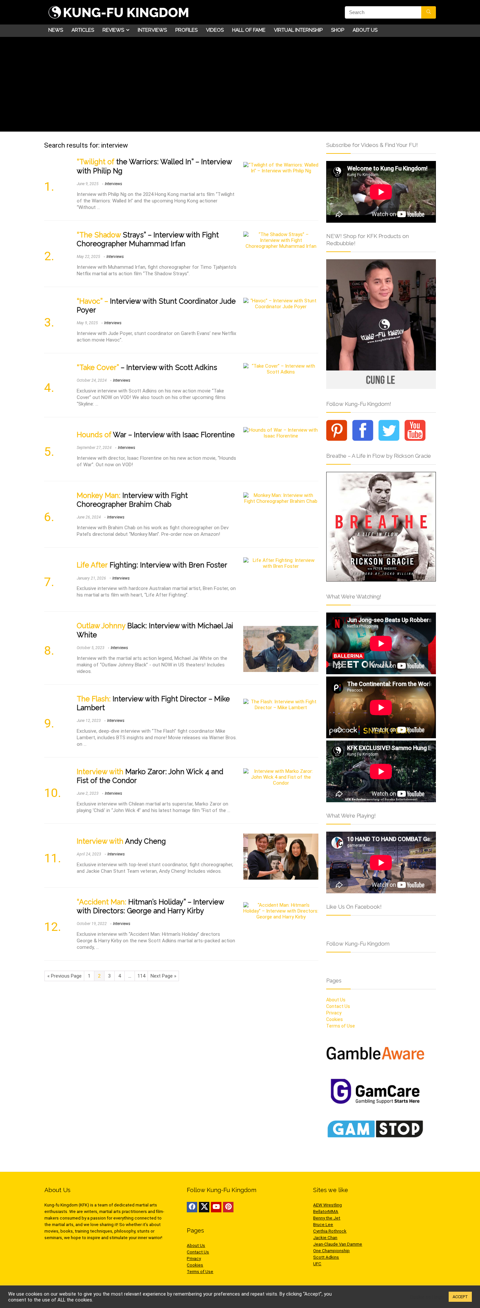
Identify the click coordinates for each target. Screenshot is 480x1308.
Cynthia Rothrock (329, 1231)
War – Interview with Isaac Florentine (156, 435)
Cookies (334, 1019)
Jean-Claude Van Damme (337, 1244)
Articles (83, 30)
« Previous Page (64, 976)
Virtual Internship (298, 30)
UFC (317, 1263)
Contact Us (338, 1006)
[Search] (428, 12)
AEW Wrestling (327, 1205)
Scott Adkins (326, 1257)
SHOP (337, 30)
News (55, 30)
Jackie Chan (325, 1237)
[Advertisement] (240, 86)
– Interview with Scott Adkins (147, 367)
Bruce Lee (323, 1224)
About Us (365, 30)
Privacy (334, 1012)
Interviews (152, 30)
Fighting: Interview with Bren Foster (152, 565)
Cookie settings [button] (427, 1297)
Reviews (113, 30)
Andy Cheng (121, 841)
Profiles (186, 30)
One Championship (331, 1250)
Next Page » (163, 976)
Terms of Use (340, 1026)
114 (141, 976)
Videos (215, 30)
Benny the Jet (326, 1218)
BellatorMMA (325, 1211)
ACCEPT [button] (460, 1296)
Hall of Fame (248, 30)
